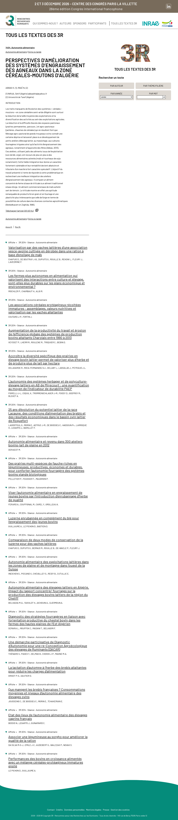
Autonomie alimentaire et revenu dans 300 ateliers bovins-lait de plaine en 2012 (45, 443)
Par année (116, 93)
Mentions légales (93, 809)
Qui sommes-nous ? (45, 23)
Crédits (59, 809)
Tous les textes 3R (124, 23)
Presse (106, 809)
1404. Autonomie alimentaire (20, 47)
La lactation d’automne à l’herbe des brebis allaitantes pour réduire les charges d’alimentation (47, 669)
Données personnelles (74, 809)
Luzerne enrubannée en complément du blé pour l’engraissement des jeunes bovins (43, 520)
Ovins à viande (34, 52)
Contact (51, 809)
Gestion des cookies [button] (120, 809)
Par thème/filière (153, 85)
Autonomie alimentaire (16, 52)
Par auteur (116, 85)
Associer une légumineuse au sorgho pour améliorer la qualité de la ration (47, 738)
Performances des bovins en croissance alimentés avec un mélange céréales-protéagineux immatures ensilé (45, 762)
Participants (97, 23)
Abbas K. (9, 227)
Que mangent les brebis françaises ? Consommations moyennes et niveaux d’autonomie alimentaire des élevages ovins (46, 693)
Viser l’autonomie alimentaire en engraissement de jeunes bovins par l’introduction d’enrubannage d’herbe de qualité (48, 496)
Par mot (153, 93)
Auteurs (65, 23)
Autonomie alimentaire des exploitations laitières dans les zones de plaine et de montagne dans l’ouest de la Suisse (48, 565)
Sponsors (79, 23)
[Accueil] (18, 21)
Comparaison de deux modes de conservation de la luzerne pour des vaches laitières (45, 541)
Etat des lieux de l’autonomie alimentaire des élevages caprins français (47, 717)
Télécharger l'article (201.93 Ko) (20, 210)
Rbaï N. (18, 227)
